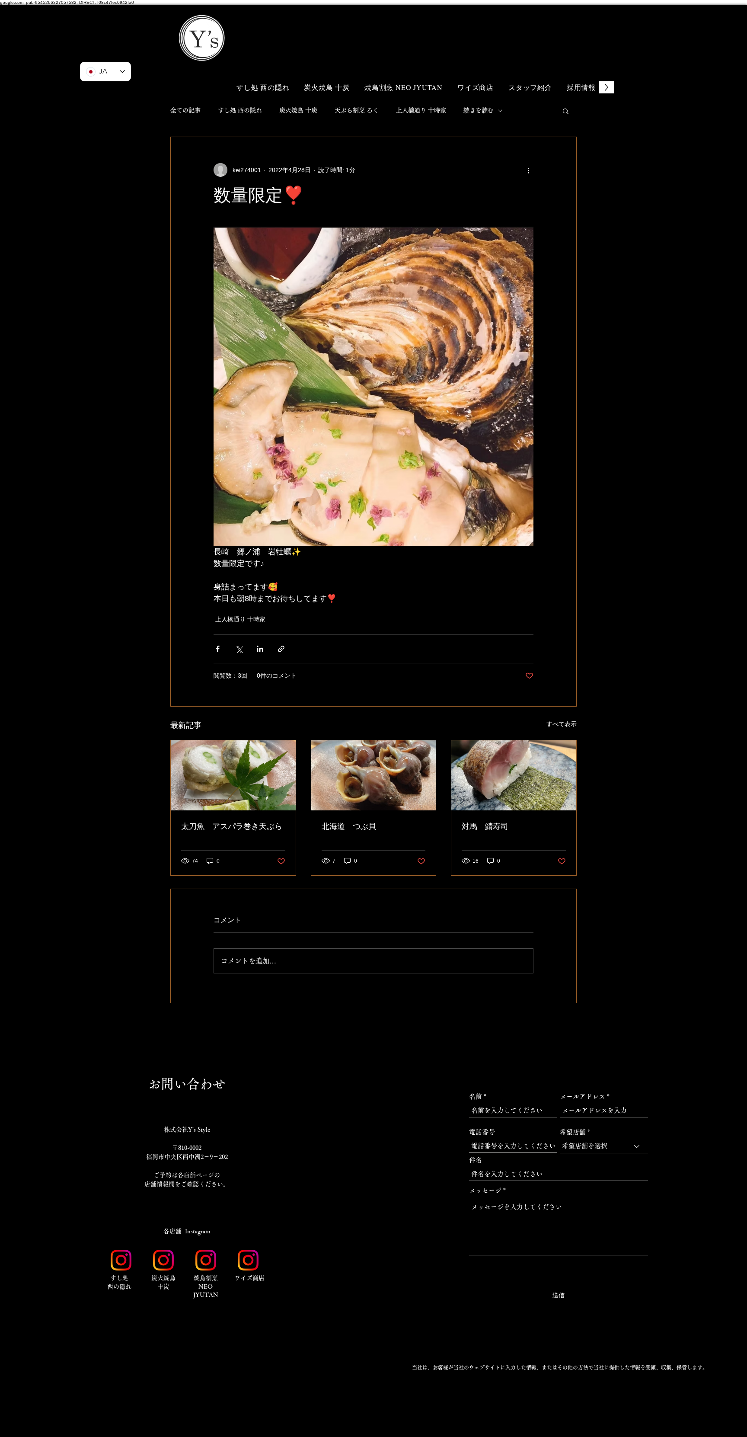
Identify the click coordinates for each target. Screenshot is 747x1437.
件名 (475, 1160)
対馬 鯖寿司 (485, 826)
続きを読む (478, 110)
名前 (475, 1096)
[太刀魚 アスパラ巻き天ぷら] (233, 775)
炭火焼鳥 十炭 (298, 110)
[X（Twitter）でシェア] (239, 649)
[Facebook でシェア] (218, 649)
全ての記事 (185, 110)
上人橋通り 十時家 (421, 110)
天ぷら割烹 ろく (357, 110)
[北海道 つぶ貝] (373, 775)
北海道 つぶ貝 (349, 826)
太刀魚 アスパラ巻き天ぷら (231, 826)
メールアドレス (582, 1096)
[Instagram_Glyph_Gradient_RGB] (121, 1260)
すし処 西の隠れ (240, 110)
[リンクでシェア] (281, 649)
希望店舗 (573, 1132)
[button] (559, 25)
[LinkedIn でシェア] (260, 649)
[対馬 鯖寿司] (513, 775)
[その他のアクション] (528, 170)
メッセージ (485, 1190)
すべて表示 (561, 723)
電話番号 (482, 1132)
